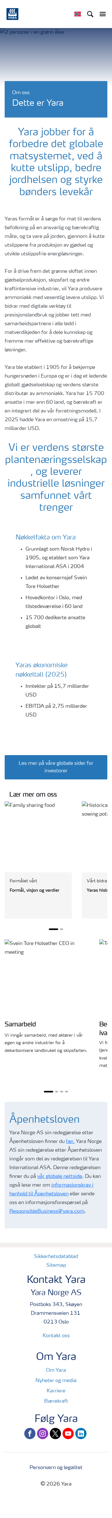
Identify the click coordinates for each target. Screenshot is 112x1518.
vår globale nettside (59, 1176)
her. (70, 1141)
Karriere (56, 1391)
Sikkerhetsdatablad (56, 1256)
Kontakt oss (56, 1335)
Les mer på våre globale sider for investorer (56, 767)
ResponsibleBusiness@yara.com (46, 1211)
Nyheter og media (56, 1380)
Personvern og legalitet (56, 1467)
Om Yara (56, 1370)
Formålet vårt (23, 881)
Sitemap (56, 1265)
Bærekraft (56, 1401)
